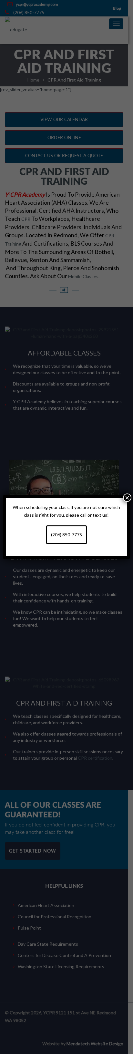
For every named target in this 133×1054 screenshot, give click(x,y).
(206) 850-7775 (66, 534)
